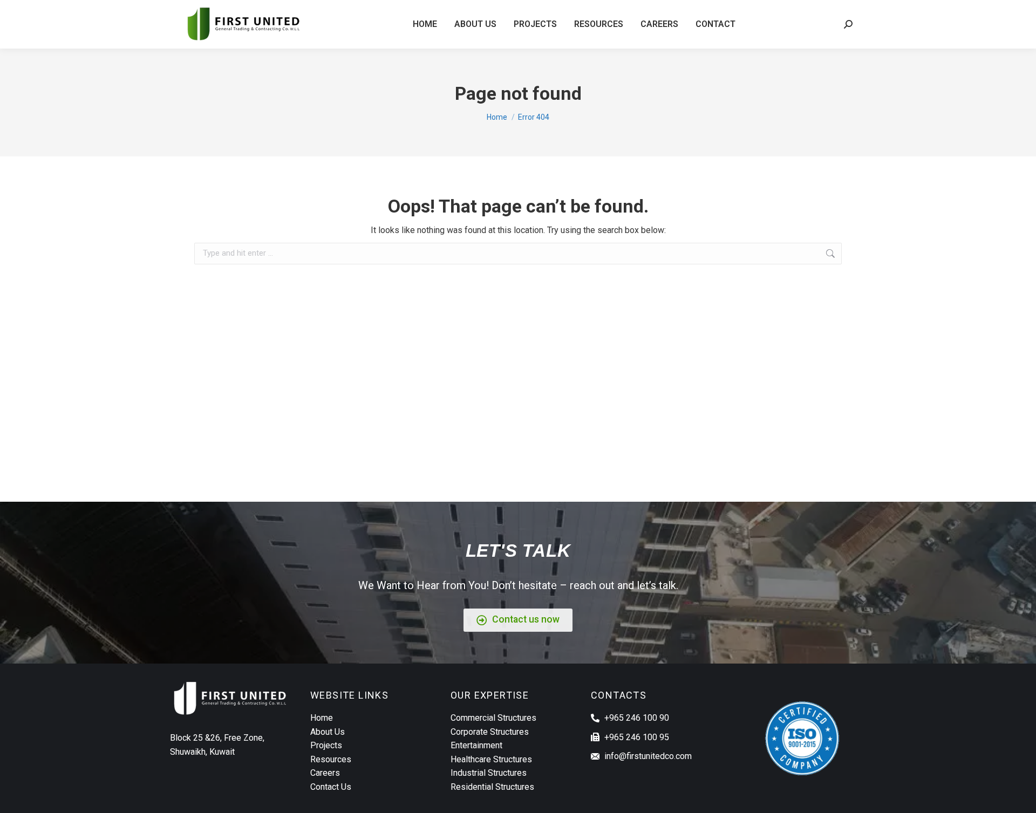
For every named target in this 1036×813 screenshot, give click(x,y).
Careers (325, 773)
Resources (330, 759)
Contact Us (330, 787)
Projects (326, 745)
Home (321, 718)
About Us (327, 732)
